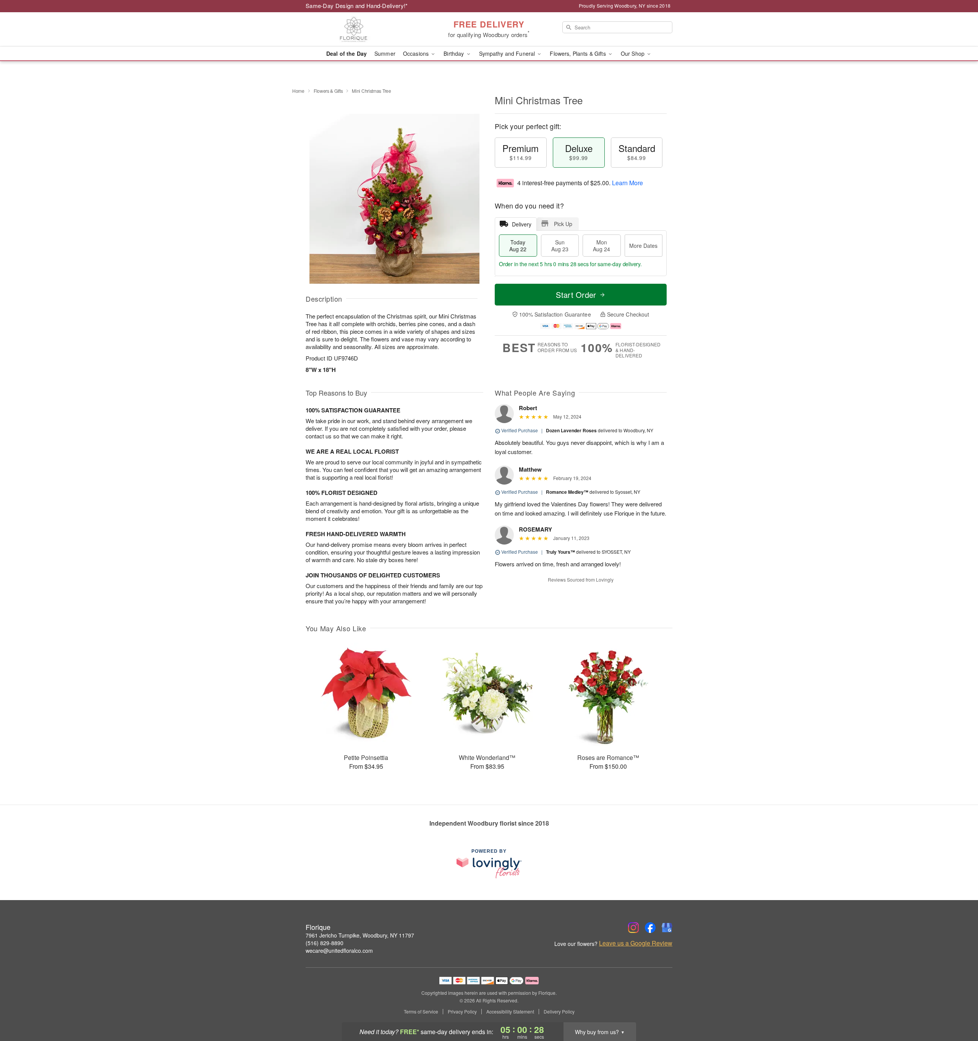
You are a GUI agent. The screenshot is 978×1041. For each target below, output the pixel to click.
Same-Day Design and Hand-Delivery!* (357, 6)
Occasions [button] (416, 53)
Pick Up (563, 224)
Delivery (521, 224)
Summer (384, 53)
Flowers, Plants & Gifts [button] (578, 53)
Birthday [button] (454, 53)
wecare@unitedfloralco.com (339, 950)
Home (298, 90)
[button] (958, 1008)
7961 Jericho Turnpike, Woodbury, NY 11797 (360, 935)
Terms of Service (421, 1011)
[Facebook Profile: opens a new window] (650, 927)
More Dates (643, 245)
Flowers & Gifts (328, 90)
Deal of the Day (346, 53)
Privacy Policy (462, 1011)
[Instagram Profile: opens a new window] (633, 927)
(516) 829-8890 (324, 943)
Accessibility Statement (510, 1011)
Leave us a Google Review (635, 943)
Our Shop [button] (633, 53)
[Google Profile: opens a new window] (667, 927)
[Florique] (361, 29)
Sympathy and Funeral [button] (508, 53)
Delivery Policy (559, 1011)
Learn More (627, 182)
